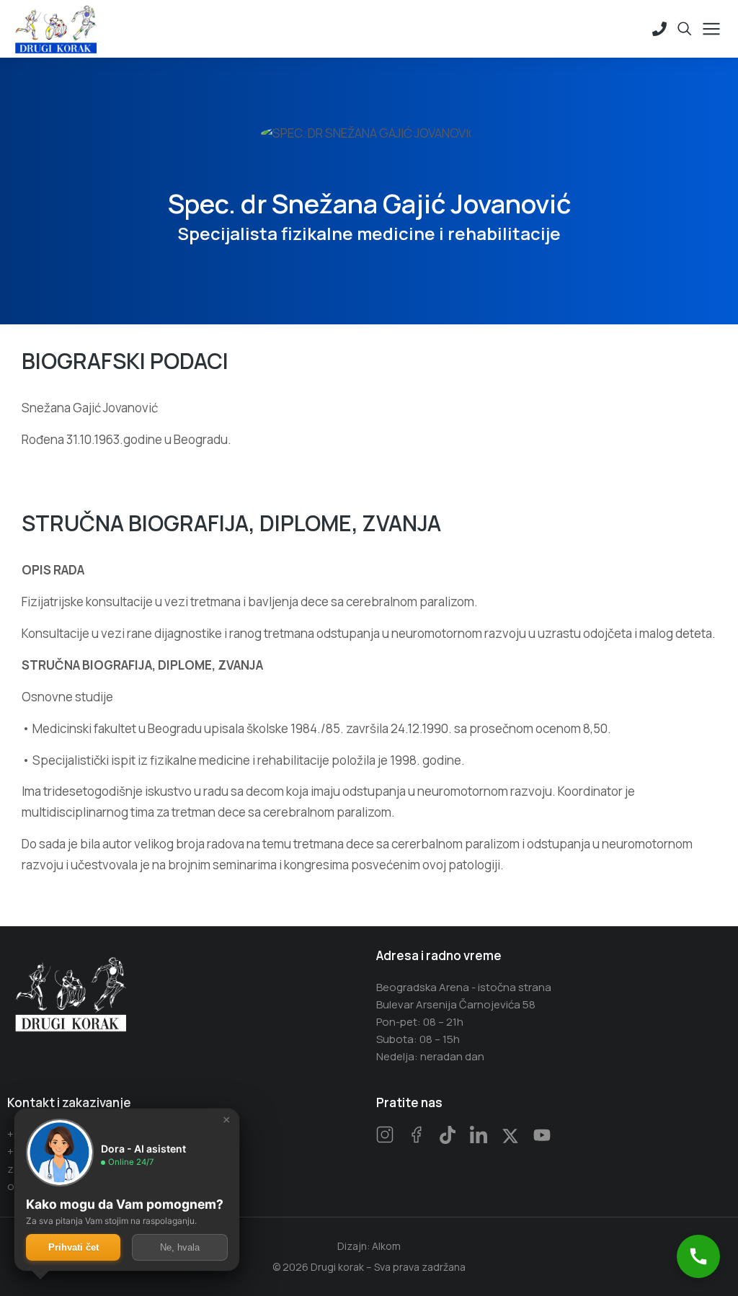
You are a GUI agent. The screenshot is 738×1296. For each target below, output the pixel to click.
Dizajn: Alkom (369, 1246)
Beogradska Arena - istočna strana (463, 987)
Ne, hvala (180, 1247)
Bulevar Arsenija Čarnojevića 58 (455, 1004)
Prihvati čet (73, 1247)
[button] (698, 1256)
